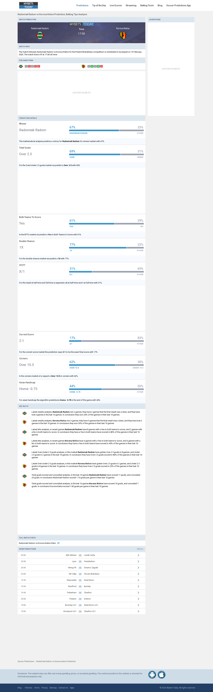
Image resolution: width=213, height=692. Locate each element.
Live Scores (116, 5)
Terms (37, 688)
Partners (28, 688)
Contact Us (63, 688)
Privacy (44, 688)
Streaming (131, 5)
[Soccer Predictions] (31, 5)
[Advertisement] (81, 93)
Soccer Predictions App (178, 5)
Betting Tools (147, 5)
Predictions (82, 5)
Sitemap (53, 688)
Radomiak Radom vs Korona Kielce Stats (37, 543)
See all (140, 549)
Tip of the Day (99, 5)
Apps (72, 688)
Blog (160, 5)
